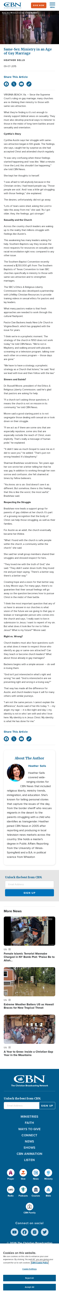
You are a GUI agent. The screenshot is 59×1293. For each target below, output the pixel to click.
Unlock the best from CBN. (23, 877)
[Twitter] (13, 84)
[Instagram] (34, 1232)
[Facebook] (6, 84)
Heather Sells (14, 60)
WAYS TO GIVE (29, 1129)
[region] (29, 1268)
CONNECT (29, 1135)
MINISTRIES (29, 1116)
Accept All (29, 1287)
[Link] (28, 84)
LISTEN (29, 1160)
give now (38, 5)
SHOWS (29, 1147)
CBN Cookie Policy (39, 1262)
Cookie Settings (29, 1269)
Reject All (29, 1278)
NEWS (29, 1141)
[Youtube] (14, 1232)
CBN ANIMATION (29, 1153)
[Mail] (21, 84)
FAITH (29, 1122)
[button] (50, 5)
